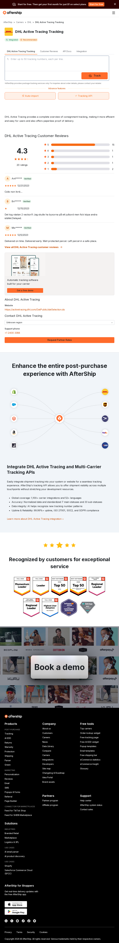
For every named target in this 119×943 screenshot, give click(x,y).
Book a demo (59, 667)
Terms (19, 932)
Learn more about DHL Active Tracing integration (35, 518)
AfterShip (7, 22)
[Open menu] (113, 12)
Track (97, 75)
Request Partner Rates (59, 339)
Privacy (8, 932)
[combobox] (59, 322)
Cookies (43, 932)
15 (113, 144)
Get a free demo (25, 290)
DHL (29, 22)
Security (31, 932)
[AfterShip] (13, 13)
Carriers (20, 22)
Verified (27, 179)
